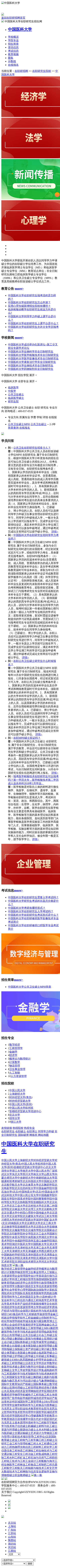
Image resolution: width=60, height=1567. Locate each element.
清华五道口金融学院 (40, 1240)
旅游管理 (45, 1314)
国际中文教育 (9, 1384)
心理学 (24, 1289)
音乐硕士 (28, 1377)
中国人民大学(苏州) (20, 1104)
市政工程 (44, 1394)
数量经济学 (8, 1394)
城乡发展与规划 (34, 1321)
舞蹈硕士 (38, 1377)
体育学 (43, 1342)
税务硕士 (6, 1345)
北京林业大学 (17, 1209)
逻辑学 (45, 1471)
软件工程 (25, 1317)
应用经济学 (50, 1391)
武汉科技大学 (9, 1195)
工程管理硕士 (17, 1363)
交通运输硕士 (23, 1433)
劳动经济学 (45, 1307)
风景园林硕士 (28, 1359)
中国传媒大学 (41, 1212)
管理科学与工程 (13, 1296)
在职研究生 (8, 1131)
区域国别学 (21, 1401)
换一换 (19, 1265)
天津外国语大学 (34, 1254)
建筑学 (5, 1331)
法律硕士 (52, 1342)
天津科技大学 (25, 1247)
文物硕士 (6, 1370)
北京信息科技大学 (25, 1188)
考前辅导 (17, 1181)
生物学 (16, 1405)
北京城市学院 (33, 1230)
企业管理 (20, 1275)
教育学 (53, 1282)
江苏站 (12, 1533)
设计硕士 (33, 1380)
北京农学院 (16, 1216)
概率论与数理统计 (20, 1058)
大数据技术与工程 (12, 1471)
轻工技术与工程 (16, 1461)
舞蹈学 (54, 1328)
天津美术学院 (28, 1258)
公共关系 (6, 1391)
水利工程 (14, 1457)
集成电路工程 (47, 1454)
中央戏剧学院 (20, 1240)
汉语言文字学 (33, 1363)
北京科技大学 (33, 1205)
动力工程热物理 (10, 1447)
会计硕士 (9, 1342)
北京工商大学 (48, 1223)
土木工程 (41, 1443)
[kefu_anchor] (9, 1504)
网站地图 (43, 1135)
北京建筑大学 (31, 1216)
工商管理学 (16, 1048)
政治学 (8, 1317)
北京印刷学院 (15, 1233)
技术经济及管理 (21, 1391)
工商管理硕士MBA (39, 1328)
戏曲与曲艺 (8, 1380)
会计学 (35, 1275)
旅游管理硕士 (47, 1345)
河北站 (12, 1547)
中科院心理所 (25, 1212)
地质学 (43, 1300)
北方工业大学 (41, 1233)
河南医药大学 (16, 1223)
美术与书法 (21, 1380)
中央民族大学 (33, 1237)
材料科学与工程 (29, 1405)
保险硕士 (20, 1349)
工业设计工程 (33, 1461)
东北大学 (17, 1174)
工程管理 (30, 1387)
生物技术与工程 (48, 1450)
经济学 (13, 1055)
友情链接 (6, 1128)
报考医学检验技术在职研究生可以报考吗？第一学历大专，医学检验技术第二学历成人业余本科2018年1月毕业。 (33, 780)
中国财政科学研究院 (13, 1254)
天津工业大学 (41, 1247)
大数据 (19, 1286)
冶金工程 (33, 1454)
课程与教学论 (28, 1366)
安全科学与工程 (10, 1300)
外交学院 (28, 1233)
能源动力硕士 (28, 1429)
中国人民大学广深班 (45, 1170)
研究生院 (13, 401)
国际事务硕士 (41, 1384)
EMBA (16, 1359)
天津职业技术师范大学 (28, 1261)
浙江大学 (16, 1121)
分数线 (12, 61)
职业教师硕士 (23, 1475)
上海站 (12, 1526)
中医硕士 (41, 1366)
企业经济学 (16, 1324)
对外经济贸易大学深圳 (28, 1219)
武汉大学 (6, 1174)
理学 (9, 1405)
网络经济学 (37, 1391)
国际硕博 (23, 1135)
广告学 (13, 1398)
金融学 (13, 1051)
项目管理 (28, 1279)
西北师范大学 (49, 1251)
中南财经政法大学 (44, 1177)
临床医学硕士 (16, 398)
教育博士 (49, 1321)
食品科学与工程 (22, 1314)
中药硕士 (41, 1356)
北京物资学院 (9, 1226)
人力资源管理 (19, 1076)
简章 (13, 43)
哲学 (17, 1289)
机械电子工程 (31, 1394)
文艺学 (53, 1468)
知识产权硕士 (25, 1384)
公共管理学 (32, 1282)
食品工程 (36, 1464)
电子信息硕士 (20, 1426)
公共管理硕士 (15, 1335)
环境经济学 (8, 1307)
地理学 (13, 1321)
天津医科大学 (44, 1258)
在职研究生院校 (41, 71)
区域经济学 (50, 1412)
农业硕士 (49, 1359)
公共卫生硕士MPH (19, 424)
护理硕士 (20, 1356)
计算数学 (14, 1062)
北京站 (12, 1522)
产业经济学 (26, 1303)
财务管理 (6, 1282)
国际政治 (33, 1289)
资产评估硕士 (33, 1349)
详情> (54, 531)
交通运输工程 (9, 1454)
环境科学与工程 (34, 1422)
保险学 (43, 1289)
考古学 (35, 1307)
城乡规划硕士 (31, 1345)
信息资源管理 (47, 1286)
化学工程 (52, 1447)
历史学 (45, 1363)
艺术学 (51, 1300)
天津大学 (52, 1244)
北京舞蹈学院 (47, 1184)
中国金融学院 (44, 1188)
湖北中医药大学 (21, 1244)
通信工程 (52, 1443)
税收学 (21, 1321)
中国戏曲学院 (47, 1195)
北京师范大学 (32, 1223)
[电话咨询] (9, 1501)
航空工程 (12, 1468)
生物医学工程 (12, 1464)
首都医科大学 (41, 1202)
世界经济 (41, 1387)
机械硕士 (33, 1426)
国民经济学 (21, 1415)
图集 (10, 57)
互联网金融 (42, 1324)
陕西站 (12, 1540)
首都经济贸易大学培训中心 (25, 1111)
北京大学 (14, 1114)
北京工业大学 (17, 1205)
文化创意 (52, 1303)
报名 (13, 64)
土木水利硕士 (44, 1429)
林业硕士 (33, 1352)
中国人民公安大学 (28, 1195)
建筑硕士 (6, 1359)
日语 (17, 1419)
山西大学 (49, 1174)
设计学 (37, 1370)
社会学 (11, 1289)
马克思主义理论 (10, 1408)
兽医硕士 (22, 1352)
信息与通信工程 (29, 1300)
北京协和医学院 (24, 1202)
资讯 (13, 47)
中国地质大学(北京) (30, 1191)
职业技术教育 (28, 1408)
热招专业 (29, 1128)
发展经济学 (29, 1324)
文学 (14, 1370)
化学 (6, 1321)
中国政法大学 (49, 1181)
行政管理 (44, 1282)
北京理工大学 (33, 1209)
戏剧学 (29, 1398)
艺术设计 (36, 1433)
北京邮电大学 (49, 1209)
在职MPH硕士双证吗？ (26, 737)
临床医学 (13, 387)
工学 (20, 1370)
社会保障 (22, 1310)
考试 (13, 50)
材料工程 (41, 1447)
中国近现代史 (49, 1419)
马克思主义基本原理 (13, 1422)
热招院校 (18, 1128)
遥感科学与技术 (18, 1373)
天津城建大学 (33, 1251)
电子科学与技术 (18, 1331)
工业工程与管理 (16, 1443)
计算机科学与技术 (38, 1310)
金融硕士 (36, 1317)
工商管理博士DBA (39, 1401)
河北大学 (46, 1261)
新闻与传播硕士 (34, 1338)
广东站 (12, 1529)
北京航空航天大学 (12, 1184)
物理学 (19, 1394)
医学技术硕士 (12, 1366)
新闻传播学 (40, 1303)
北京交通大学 (9, 1212)
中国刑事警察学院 (41, 1198)
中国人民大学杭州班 (21, 1107)
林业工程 (25, 1464)
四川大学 (28, 1174)
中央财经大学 (25, 1177)
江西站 (12, 1550)
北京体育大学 (31, 1184)
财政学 (36, 1314)
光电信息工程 (28, 1447)
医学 (30, 1370)
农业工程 (17, 1440)
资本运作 (9, 1401)
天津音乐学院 (12, 1258)
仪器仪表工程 (9, 1450)
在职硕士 (20, 1131)
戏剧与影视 (50, 1377)
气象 (41, 1380)
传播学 (24, 1419)
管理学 (11, 1286)
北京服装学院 (17, 1230)
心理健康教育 (36, 1415)
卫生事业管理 (17, 1069)
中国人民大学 (17, 1090)
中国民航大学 (39, 1244)
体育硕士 (12, 1352)
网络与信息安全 (32, 1471)
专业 (13, 40)
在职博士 (32, 1131)
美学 (17, 1303)
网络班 (33, 1135)
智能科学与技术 (37, 1373)
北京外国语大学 (32, 1181)
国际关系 (22, 1293)
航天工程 (22, 1468)
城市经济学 (40, 1398)
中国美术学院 (23, 1198)
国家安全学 (16, 1377)
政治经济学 (18, 1282)
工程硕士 (49, 1440)
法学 (4, 1286)
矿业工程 (25, 1457)
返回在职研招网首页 (13, 17)
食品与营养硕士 (48, 1405)
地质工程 (22, 1450)
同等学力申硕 (46, 1131)
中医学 (12, 391)
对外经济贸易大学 (20, 1100)
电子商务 (52, 1387)
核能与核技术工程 (38, 1468)
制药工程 (46, 1464)
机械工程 (30, 1443)
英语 (41, 1275)
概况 (13, 36)
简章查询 (13, 427)
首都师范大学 (25, 1226)
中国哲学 (38, 1412)
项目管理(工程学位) (34, 1436)
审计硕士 (46, 1349)
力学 (44, 1433)
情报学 (16, 1317)
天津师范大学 (17, 1251)
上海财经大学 (17, 1093)
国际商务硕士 (23, 1342)
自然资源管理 (23, 1307)
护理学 (40, 1359)
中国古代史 (34, 1419)
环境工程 (17, 1279)
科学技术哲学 (17, 1412)
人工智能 (14, 1072)
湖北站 (12, 1543)
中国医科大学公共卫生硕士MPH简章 (29, 986)
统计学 (52, 1296)
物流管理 (14, 1065)
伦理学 (29, 1412)
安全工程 (22, 1454)
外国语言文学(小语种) (35, 1296)
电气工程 (28, 1440)
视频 (13, 54)
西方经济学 (8, 1415)
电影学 (21, 1398)
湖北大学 (46, 1237)
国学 (28, 1275)
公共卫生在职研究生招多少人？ (32, 447)
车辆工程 (38, 1440)
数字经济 (14, 1044)
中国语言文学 (31, 1286)
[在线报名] (9, 1508)
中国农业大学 (50, 1191)
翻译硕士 (20, 1338)
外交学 (13, 1293)
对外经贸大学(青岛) (20, 1097)
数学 (52, 1363)
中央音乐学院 (17, 1237)
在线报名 (24, 427)
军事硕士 (52, 1356)
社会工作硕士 (47, 1335)
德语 (12, 1419)
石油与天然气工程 (41, 1457)
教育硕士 (22, 1328)
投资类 (32, 1293)
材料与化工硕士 (48, 1426)
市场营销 (38, 1279)
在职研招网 (21, 71)
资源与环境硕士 (10, 1429)
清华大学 (14, 1118)
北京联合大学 (41, 1226)
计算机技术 (16, 1436)
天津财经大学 (9, 1247)
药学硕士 (30, 1356)
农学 (25, 1370)
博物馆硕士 (50, 1380)
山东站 (12, 1536)
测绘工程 (33, 1450)
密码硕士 (52, 1366)
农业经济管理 (36, 1331)
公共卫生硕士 (16, 394)
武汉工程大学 (47, 1216)
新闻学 (40, 1293)
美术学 (11, 1303)
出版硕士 (17, 1345)
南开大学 (28, 1170)
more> (19, 288)
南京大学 (38, 1174)
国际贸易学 (50, 1279)
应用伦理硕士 (17, 1387)
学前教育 (49, 1415)
